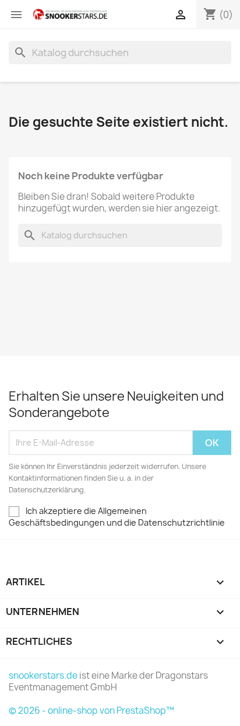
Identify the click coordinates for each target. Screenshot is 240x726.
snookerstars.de (43, 675)
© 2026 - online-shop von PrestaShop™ (91, 710)
